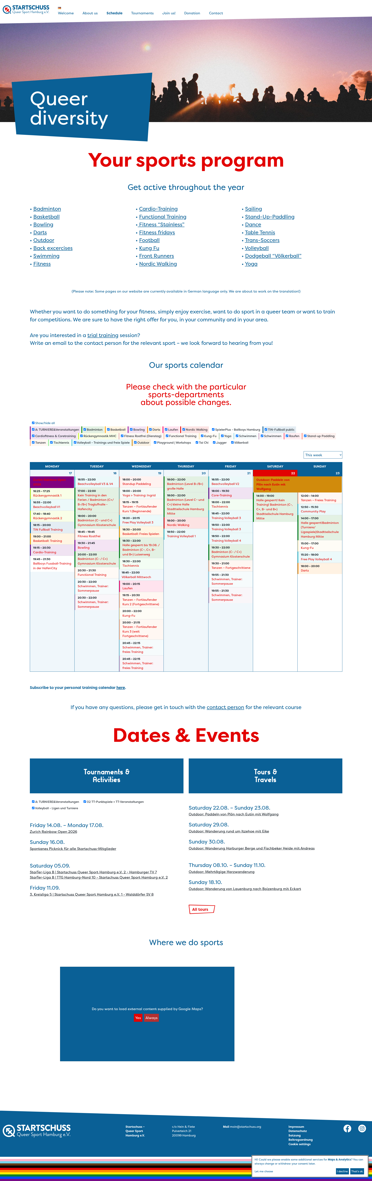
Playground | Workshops (173, 443)
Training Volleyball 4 (226, 541)
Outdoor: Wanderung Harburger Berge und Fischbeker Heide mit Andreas (252, 848)
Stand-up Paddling (321, 436)
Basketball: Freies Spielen (140, 534)
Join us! (169, 13)
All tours (200, 909)
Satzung (294, 1135)
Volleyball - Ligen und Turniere (56, 808)
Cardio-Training (158, 208)
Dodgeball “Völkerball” (273, 255)
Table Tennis (260, 232)
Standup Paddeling (136, 484)
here (120, 687)
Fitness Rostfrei (89, 536)
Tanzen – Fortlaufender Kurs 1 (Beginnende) (139, 508)
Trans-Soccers (262, 240)
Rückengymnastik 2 (47, 518)
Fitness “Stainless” (161, 224)
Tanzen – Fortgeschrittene (231, 568)
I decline (342, 1171)
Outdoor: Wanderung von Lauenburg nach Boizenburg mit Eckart (245, 888)
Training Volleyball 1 (181, 536)
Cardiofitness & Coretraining (55, 436)
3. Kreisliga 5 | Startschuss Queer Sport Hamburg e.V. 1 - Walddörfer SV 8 (92, 894)
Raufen (293, 436)
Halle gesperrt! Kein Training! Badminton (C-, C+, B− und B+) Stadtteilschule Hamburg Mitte (274, 509)
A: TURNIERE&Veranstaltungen (56, 430)
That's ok (357, 1171)
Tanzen (40, 443)
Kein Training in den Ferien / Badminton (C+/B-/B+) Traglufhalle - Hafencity (96, 502)
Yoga (251, 263)
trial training (102, 335)
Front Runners (156, 255)
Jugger (221, 443)
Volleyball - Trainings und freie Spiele (103, 443)
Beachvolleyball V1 (46, 507)
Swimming (46, 255)
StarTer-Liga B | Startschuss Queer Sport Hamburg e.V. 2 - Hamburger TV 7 (93, 872)
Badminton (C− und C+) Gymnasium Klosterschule (97, 522)
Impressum (296, 1127)
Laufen (172, 430)
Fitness (42, 263)
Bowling (43, 224)
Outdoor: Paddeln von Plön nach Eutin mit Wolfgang (273, 484)
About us (90, 13)
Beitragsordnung (300, 1140)
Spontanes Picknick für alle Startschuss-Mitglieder (73, 848)
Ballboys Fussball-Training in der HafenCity (52, 565)
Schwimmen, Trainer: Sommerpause (93, 588)
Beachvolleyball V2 (225, 484)
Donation (192, 13)
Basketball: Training (47, 541)
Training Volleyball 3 (226, 518)
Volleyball (257, 248)
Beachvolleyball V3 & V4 (95, 484)
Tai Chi (203, 443)
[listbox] (323, 455)
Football (149, 240)
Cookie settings (299, 1144)
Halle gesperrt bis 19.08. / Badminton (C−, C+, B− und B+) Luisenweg (141, 549)
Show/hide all (44, 423)
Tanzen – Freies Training (318, 500)
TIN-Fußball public (280, 430)
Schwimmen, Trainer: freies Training (137, 649)
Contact (216, 13)
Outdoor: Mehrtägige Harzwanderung (222, 871)
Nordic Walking (158, 263)
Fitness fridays (157, 232)
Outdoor (43, 240)
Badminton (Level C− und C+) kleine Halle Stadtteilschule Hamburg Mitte (185, 507)
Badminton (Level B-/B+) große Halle (185, 486)
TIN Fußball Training (48, 530)
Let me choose (264, 1171)
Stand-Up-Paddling (269, 216)
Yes (138, 1017)
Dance (253, 224)
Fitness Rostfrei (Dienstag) (142, 436)
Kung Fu (149, 248)
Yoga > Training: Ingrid (139, 495)
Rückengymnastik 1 (47, 495)
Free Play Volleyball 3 (137, 522)
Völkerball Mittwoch (136, 577)
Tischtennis (61, 443)
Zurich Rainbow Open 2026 (49, 482)
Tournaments (142, 13)
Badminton (47, 208)
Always (152, 1017)
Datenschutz (297, 1131)
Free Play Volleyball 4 (316, 559)
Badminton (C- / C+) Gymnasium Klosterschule (97, 561)
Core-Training (222, 495)
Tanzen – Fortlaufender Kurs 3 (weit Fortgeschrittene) (139, 631)
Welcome (66, 13)
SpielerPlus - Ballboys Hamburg (237, 430)
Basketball (46, 216)
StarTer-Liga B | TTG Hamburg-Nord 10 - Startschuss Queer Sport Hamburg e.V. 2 (99, 877)
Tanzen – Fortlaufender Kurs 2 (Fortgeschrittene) (140, 602)
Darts (40, 232)
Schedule (114, 13)
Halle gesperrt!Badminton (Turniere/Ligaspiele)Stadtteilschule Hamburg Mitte (320, 530)
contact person (225, 707)
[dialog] (310, 1166)
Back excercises (53, 248)
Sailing (253, 208)
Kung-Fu (209, 436)
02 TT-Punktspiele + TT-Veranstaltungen (115, 802)
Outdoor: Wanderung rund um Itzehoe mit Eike (229, 831)
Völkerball (241, 443)
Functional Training (162, 216)
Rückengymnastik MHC (99, 436)
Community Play (313, 511)
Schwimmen (247, 436)
